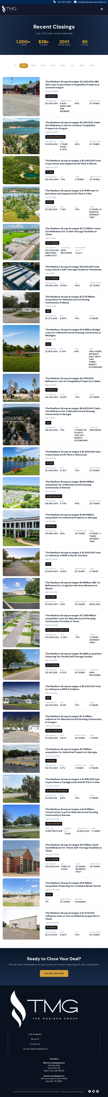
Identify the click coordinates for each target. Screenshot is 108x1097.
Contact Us (35, 1044)
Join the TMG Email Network (35, 1049)
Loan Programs (35, 1034)
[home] (9, 9)
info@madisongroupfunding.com (92, 2)
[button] (102, 9)
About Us (35, 1039)
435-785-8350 (64, 2)
